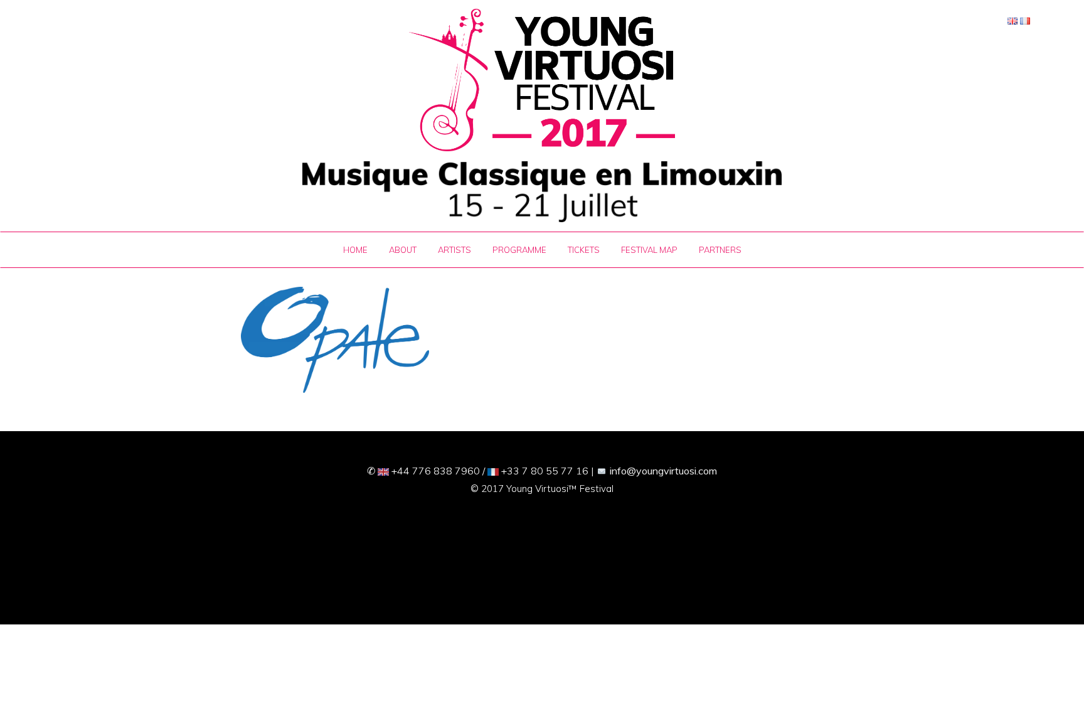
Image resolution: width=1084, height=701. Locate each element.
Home (355, 250)
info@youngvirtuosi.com (663, 470)
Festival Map (649, 250)
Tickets (584, 250)
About (403, 250)
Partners (720, 250)
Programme (519, 250)
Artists (454, 250)
